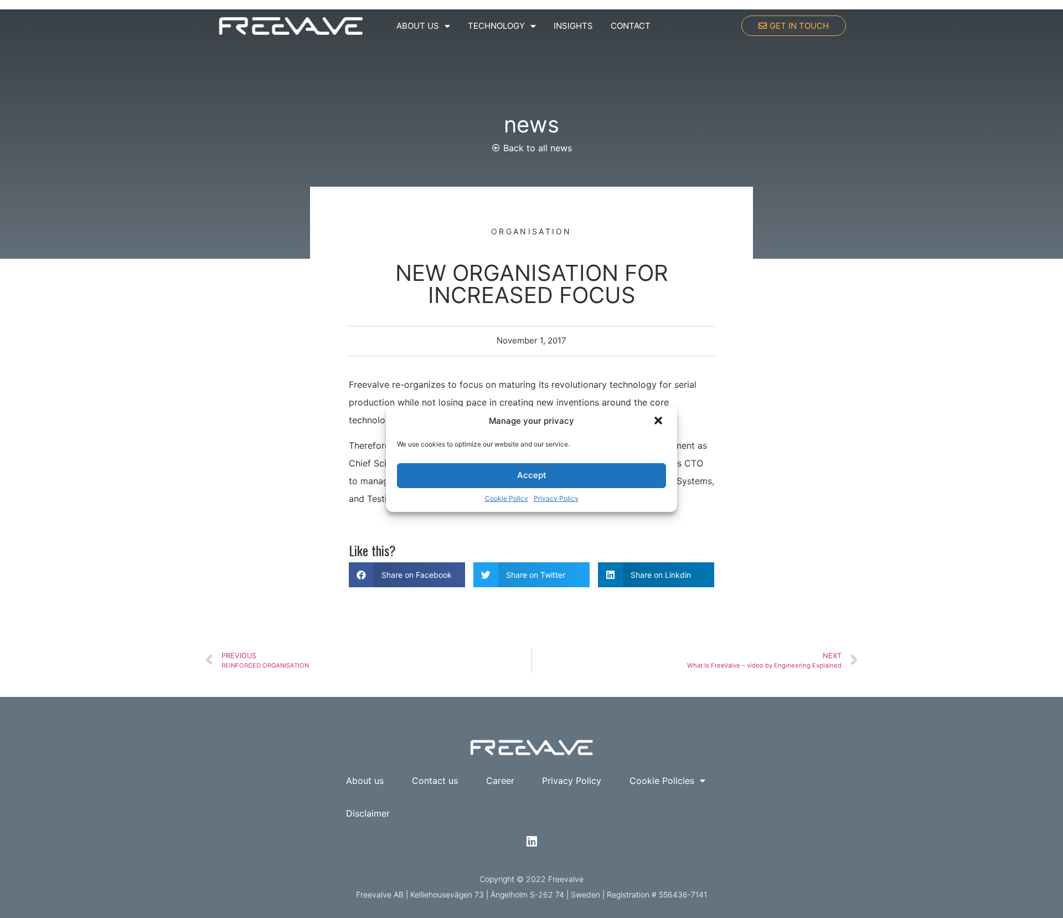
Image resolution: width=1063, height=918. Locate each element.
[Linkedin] (531, 841)
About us (417, 25)
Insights (573, 25)
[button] (659, 421)
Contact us (435, 780)
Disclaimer (368, 813)
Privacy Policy (556, 498)
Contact (631, 25)
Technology (496, 25)
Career (500, 780)
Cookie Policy (506, 498)
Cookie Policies (661, 780)
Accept (531, 475)
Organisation (531, 231)
